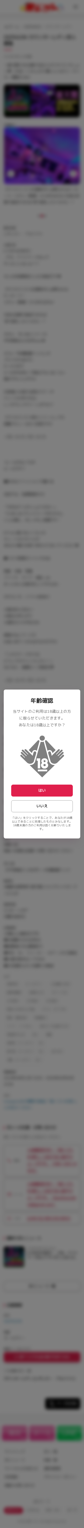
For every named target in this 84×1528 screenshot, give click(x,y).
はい (42, 790)
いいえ (42, 806)
